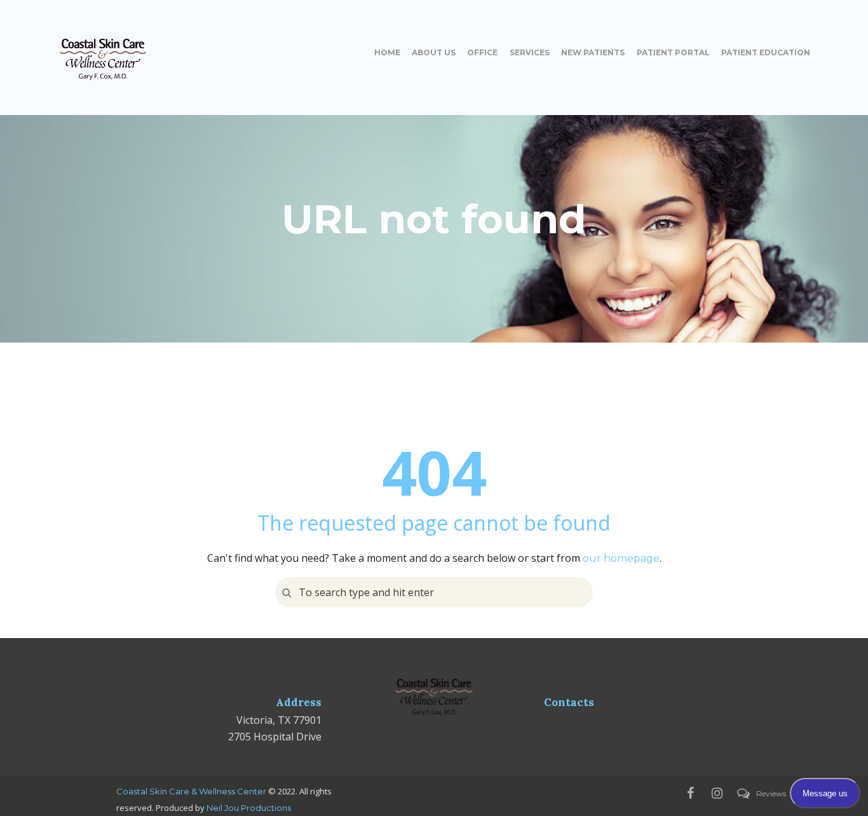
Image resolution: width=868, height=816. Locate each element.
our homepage (621, 558)
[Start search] (285, 592)
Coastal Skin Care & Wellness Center (191, 791)
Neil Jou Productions (249, 808)
